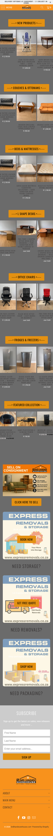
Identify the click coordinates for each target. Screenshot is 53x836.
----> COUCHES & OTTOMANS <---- (26, 88)
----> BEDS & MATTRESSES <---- (26, 149)
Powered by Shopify (40, 827)
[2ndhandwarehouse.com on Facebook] (18, 818)
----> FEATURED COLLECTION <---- (26, 405)
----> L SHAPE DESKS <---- (26, 214)
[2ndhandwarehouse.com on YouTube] (24, 818)
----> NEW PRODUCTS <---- (26, 23)
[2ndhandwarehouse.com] (26, 7)
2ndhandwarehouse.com (21, 827)
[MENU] (1, 7)
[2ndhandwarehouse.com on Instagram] (29, 818)
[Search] (42, 7)
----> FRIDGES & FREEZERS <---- (26, 340)
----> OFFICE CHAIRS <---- (26, 277)
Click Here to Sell (26, 502)
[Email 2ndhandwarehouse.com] (34, 818)
